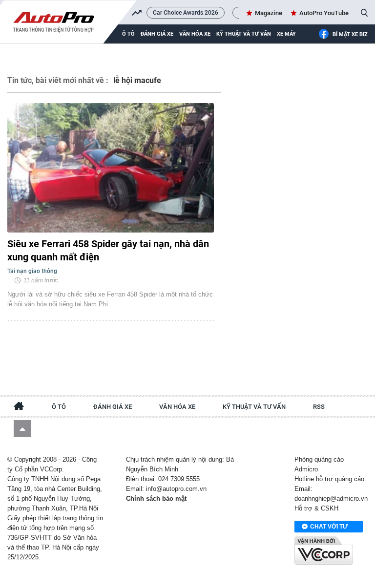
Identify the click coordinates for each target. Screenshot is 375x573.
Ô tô (59, 406)
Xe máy (286, 34)
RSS (319, 406)
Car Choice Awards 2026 (185, 12)
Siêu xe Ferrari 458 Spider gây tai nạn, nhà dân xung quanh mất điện (108, 250)
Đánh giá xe (157, 34)
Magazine (268, 13)
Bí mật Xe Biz (350, 34)
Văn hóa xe (194, 34)
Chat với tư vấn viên (329, 527)
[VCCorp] (323, 550)
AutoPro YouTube (324, 13)
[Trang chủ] (19, 407)
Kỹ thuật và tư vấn (243, 34)
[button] (22, 428)
